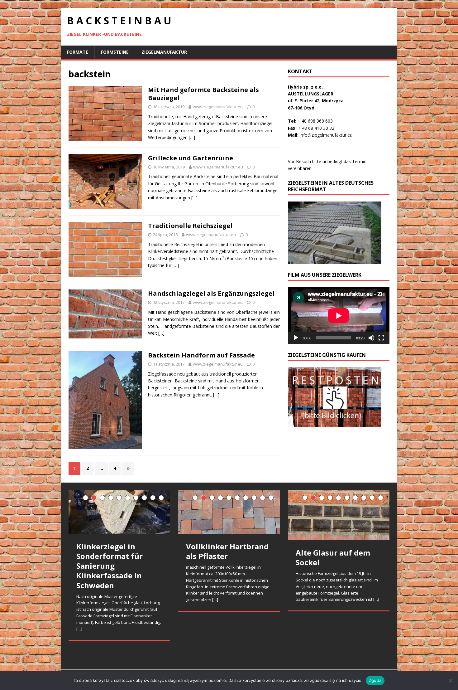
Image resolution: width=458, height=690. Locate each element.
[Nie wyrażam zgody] (450, 681)
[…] (192, 137)
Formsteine (115, 52)
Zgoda (375, 680)
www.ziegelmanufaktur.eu (218, 106)
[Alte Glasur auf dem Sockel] (338, 515)
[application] (338, 315)
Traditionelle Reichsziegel (190, 225)
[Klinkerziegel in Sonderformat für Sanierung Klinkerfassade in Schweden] (119, 512)
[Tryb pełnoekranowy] (381, 338)
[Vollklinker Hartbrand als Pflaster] (229, 512)
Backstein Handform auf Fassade (201, 355)
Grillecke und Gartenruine (190, 158)
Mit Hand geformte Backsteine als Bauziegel (203, 93)
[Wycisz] (371, 338)
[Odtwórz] (296, 338)
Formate (77, 52)
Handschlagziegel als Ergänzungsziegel (211, 293)
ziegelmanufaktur (164, 52)
